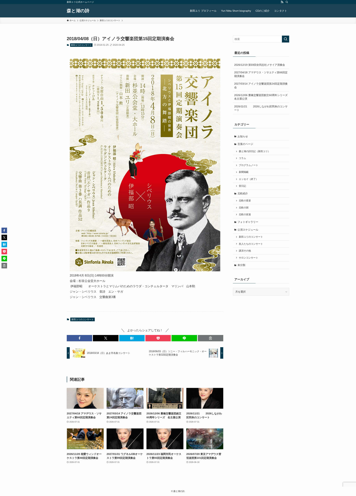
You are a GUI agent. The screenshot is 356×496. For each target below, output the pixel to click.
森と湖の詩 (78, 11)
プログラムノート (248, 165)
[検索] (286, 2)
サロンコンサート (248, 258)
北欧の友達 (245, 214)
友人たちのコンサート (251, 244)
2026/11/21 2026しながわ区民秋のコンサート (261, 108)
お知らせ (243, 136)
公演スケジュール (248, 229)
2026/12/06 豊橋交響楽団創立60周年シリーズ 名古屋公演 (261, 97)
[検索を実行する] (285, 39)
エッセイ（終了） (248, 179)
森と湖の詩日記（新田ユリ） (254, 151)
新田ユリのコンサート (81, 45)
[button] (79, 338)
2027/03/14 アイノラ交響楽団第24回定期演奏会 (261, 85)
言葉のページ (245, 144)
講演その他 (245, 250)
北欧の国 (243, 207)
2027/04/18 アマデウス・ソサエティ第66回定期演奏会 (261, 74)
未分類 (241, 265)
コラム (242, 158)
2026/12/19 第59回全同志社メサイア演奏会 (259, 64)
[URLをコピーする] (210, 338)
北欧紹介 (243, 193)
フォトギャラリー (248, 221)
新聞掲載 (243, 172)
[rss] (282, 2)
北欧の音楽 (245, 200)
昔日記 (242, 186)
